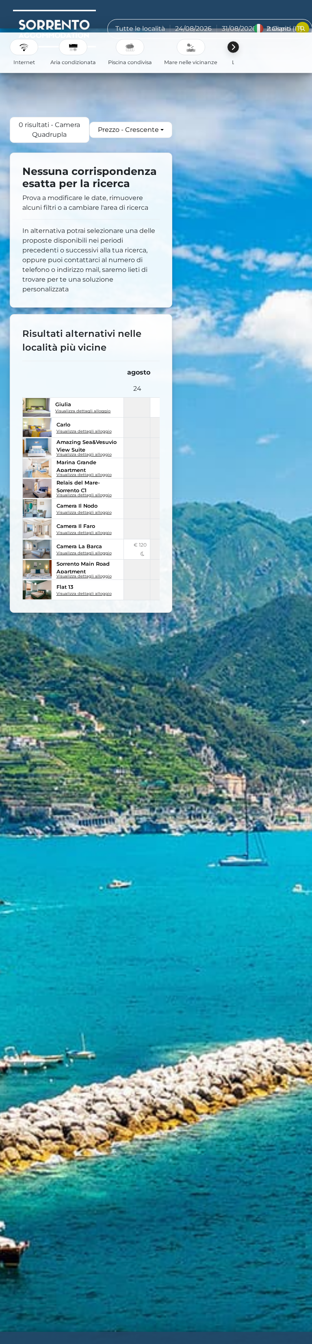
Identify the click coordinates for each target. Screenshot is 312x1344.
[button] (24, 47)
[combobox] (130, 130)
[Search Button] (302, 28)
